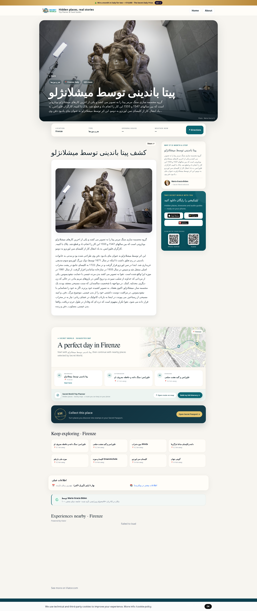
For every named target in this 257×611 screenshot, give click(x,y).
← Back (52, 76)
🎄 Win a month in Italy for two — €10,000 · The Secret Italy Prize (128, 2)
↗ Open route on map (165, 395)
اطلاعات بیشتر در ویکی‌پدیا (145, 485)
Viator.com (72, 588)
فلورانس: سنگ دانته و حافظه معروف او (132, 377)
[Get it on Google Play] (193, 215)
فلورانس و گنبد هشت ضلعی (177, 377)
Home (195, 10)
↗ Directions (195, 130)
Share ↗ (150, 144)
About (208, 10)
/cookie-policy (143, 606)
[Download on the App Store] (173, 215)
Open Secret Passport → (189, 414)
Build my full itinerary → (190, 395)
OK (208, 606)
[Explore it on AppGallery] (183, 223)
